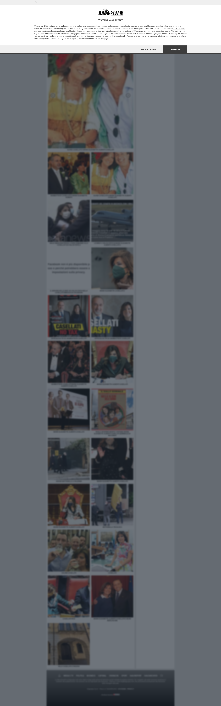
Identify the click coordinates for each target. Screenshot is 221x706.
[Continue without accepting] (36, 2)
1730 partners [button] (49, 26)
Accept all (175, 49)
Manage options (148, 49)
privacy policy (72, 38)
